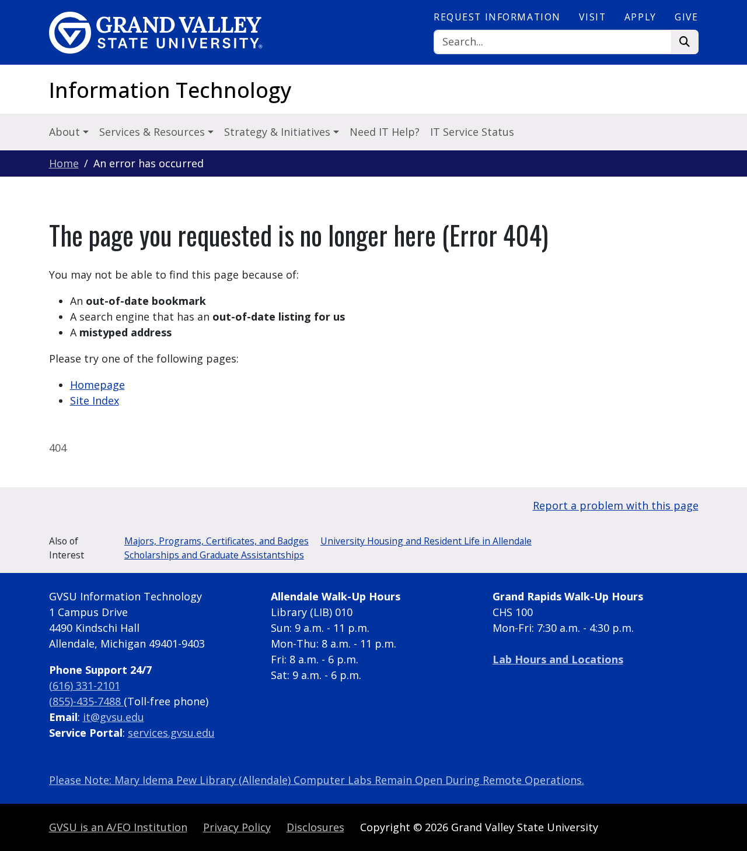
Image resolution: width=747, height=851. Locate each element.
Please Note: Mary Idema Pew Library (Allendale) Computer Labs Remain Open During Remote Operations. (316, 780)
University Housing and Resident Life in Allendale (426, 540)
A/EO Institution (118, 827)
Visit (592, 16)
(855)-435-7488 (86, 701)
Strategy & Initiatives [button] (278, 132)
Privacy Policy (237, 827)
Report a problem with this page (616, 505)
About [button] (66, 132)
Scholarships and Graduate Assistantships (214, 554)
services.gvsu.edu (171, 733)
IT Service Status (472, 132)
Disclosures (315, 827)
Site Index (94, 400)
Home (64, 163)
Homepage (97, 385)
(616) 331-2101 (84, 685)
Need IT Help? (385, 132)
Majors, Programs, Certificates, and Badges (216, 540)
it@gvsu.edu (113, 717)
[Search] (685, 42)
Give (686, 16)
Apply (640, 16)
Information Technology (170, 90)
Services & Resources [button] (153, 132)
